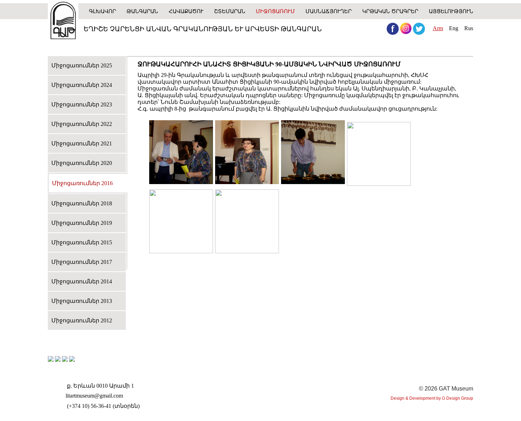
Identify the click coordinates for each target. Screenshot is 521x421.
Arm (438, 28)
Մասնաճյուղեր (329, 11)
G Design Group (457, 398)
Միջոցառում (275, 11)
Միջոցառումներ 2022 (81, 124)
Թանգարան (142, 11)
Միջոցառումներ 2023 (81, 104)
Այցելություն (451, 11)
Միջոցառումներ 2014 (81, 281)
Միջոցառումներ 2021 (81, 143)
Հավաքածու (186, 11)
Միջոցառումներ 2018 (81, 203)
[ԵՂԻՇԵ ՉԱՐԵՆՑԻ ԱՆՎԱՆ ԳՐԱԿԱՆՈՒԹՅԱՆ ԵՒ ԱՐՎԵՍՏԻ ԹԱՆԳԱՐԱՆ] (63, 21)
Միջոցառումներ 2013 (81, 301)
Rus (468, 28)
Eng (453, 28)
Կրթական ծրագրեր (390, 11)
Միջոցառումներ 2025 (81, 65)
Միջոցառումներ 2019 (81, 223)
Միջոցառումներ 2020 (81, 163)
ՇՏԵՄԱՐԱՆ (229, 11)
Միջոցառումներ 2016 (82, 183)
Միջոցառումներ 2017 (81, 262)
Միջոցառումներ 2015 (81, 242)
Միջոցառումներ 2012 (81, 320)
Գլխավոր (102, 11)
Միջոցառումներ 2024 (81, 85)
